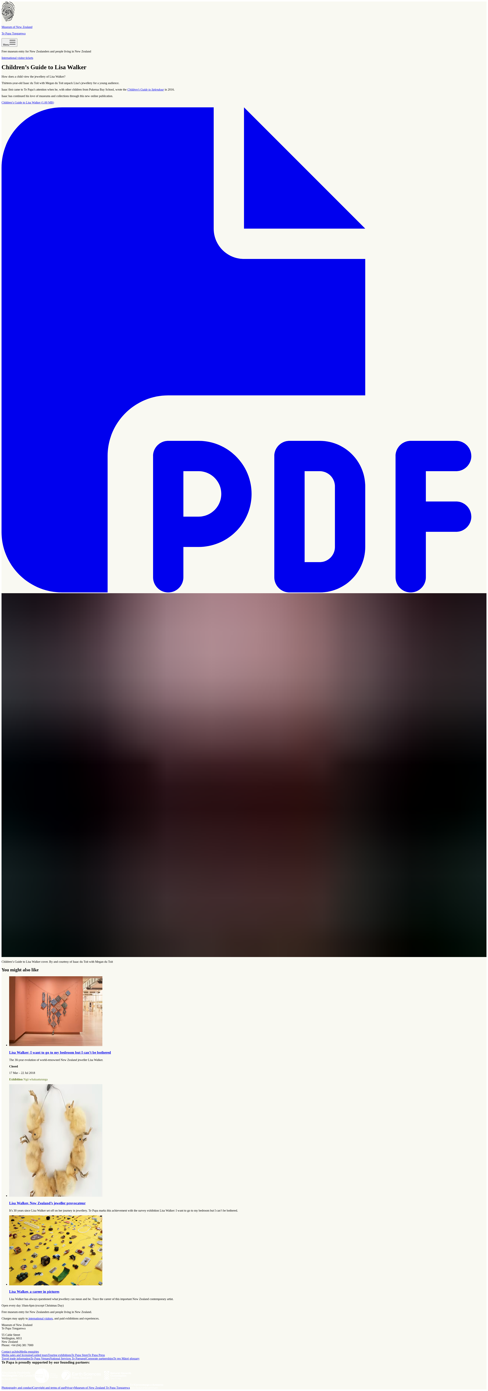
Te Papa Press (96, 1355)
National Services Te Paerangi (68, 1358)
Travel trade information (16, 1358)
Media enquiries (29, 1351)
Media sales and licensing (17, 1355)
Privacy (69, 1387)
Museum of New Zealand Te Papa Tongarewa (102, 1387)
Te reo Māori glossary (126, 1358)
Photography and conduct (17, 1387)
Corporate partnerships (99, 1358)
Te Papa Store (79, 1355)
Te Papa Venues (40, 1358)
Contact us (8, 1351)
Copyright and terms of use (48, 1387)
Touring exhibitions (59, 1355)
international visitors (40, 1318)
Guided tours (40, 1355)
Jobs (17, 1351)
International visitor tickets (17, 57)
